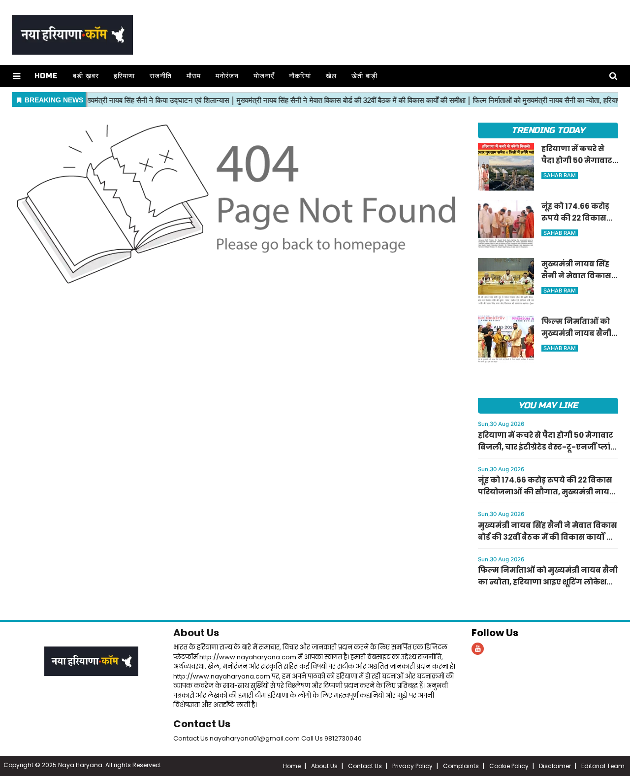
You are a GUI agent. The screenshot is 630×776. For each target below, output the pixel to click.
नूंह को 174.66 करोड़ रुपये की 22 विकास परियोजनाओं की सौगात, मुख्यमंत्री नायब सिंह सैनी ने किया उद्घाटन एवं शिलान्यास (546, 492)
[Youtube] (478, 649)
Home (46, 76)
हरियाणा (124, 76)
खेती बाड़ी (364, 76)
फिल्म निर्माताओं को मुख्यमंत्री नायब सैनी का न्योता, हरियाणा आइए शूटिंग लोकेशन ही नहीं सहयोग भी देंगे (548, 582)
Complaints (461, 766)
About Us (196, 633)
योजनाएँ (263, 76)
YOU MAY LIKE (548, 405)
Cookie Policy (509, 766)
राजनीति (161, 76)
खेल (331, 76)
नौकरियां (300, 76)
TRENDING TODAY (548, 130)
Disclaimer (555, 766)
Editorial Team (603, 766)
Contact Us (201, 724)
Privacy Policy (412, 766)
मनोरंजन (227, 76)
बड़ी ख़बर (86, 76)
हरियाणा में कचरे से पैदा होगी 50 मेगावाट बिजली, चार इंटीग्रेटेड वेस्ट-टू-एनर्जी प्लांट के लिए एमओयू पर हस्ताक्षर (546, 447)
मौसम (194, 76)
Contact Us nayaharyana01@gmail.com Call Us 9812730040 (267, 738)
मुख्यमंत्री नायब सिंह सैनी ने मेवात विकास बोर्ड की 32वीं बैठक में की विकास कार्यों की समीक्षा (547, 537)
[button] (16, 76)
